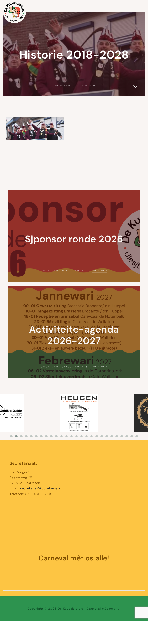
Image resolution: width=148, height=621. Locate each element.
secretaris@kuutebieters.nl (42, 488)
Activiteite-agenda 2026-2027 (74, 335)
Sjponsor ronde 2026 (74, 239)
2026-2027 (99, 270)
